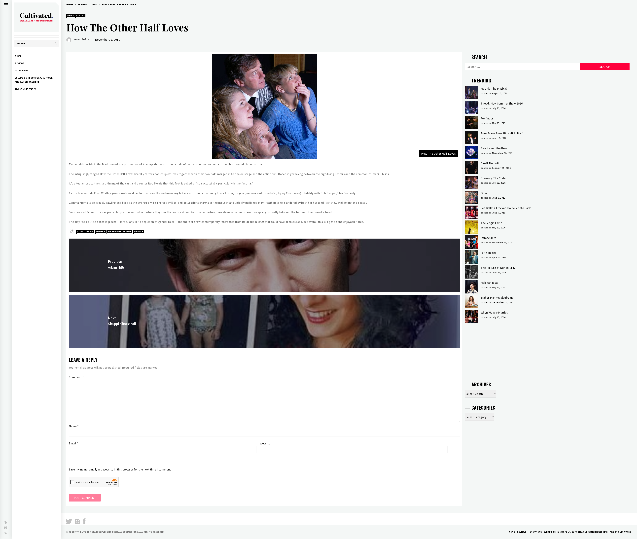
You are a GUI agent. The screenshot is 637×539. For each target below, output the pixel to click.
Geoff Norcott (490, 163)
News (18, 55)
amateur (100, 231)
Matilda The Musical (494, 88)
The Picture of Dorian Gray (498, 268)
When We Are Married (494, 312)
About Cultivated (25, 89)
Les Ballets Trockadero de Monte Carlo (506, 208)
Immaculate (488, 238)
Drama (70, 15)
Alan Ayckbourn (85, 231)
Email (73, 443)
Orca (484, 193)
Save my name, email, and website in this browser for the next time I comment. (120, 469)
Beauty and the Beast (495, 148)
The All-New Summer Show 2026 (502, 103)
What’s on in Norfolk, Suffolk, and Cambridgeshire (34, 79)
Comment (76, 377)
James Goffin (81, 39)
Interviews (21, 70)
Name (74, 426)
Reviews (19, 63)
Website (265, 443)
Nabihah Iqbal (489, 283)
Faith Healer (488, 253)
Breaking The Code (493, 178)
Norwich (138, 231)
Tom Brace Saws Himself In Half (502, 133)
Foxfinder (487, 118)
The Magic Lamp (491, 223)
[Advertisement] (547, 351)
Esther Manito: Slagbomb (497, 297)
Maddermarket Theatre (119, 231)
